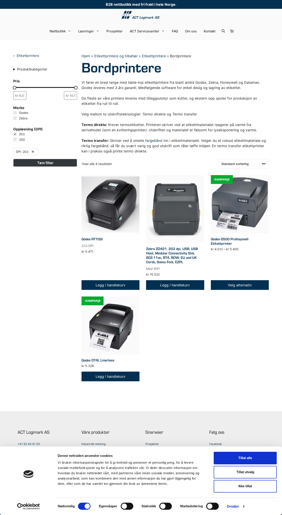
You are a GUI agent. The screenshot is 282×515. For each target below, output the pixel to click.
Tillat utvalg (245, 472)
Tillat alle (245, 458)
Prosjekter (114, 31)
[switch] (127, 506)
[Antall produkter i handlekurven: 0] (232, 31)
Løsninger (86, 31)
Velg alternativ (240, 285)
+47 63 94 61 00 (29, 444)
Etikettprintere (154, 56)
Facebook (215, 444)
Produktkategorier (32, 69)
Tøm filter (45, 163)
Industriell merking (94, 444)
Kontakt (209, 31)
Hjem (86, 56)
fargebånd (153, 140)
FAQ (175, 31)
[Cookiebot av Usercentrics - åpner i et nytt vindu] (28, 506)
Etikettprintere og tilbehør (116, 56)
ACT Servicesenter (144, 31)
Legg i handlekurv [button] (110, 285)
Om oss (191, 31)
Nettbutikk (58, 31)
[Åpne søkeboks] (223, 31)
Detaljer (233, 506)
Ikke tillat (245, 486)
